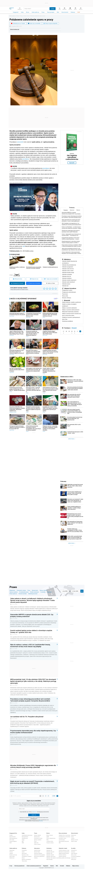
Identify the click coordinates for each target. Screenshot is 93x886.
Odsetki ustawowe (62, 856)
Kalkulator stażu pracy (50, 856)
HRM (23, 842)
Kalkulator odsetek (50, 854)
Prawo (43, 12)
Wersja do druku (18, 278)
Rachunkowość (12, 836)
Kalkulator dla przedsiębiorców (69, 264)
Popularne (66, 210)
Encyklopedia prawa (23, 592)
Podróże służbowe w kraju (64, 850)
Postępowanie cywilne (67, 290)
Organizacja (11, 850)
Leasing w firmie (49, 841)
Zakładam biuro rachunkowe (64, 835)
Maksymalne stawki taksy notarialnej (70, 311)
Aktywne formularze (70, 288)
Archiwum (73, 851)
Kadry (22, 12)
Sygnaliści (49, 592)
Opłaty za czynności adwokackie (69, 307)
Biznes (27, 12)
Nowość (72, 153)
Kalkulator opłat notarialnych (68, 282)
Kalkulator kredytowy (66, 278)
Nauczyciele (24, 853)
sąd (24, 246)
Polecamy (63, 481)
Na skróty (73, 848)
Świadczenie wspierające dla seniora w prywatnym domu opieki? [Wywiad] (71, 231)
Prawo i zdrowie (37, 844)
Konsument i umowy (21, 590)
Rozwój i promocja (13, 854)
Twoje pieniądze (50, 12)
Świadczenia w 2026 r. (67, 376)
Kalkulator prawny (66, 283)
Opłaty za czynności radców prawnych (70, 309)
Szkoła (23, 851)
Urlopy (23, 839)
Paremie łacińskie (23, 593)
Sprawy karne (35, 590)
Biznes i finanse (49, 835)
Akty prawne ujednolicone (39, 856)
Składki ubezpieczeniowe (64, 853)
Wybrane (78, 210)
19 (69, 331)
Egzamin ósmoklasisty (26, 859)
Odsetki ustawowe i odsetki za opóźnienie (71, 302)
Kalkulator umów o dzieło (67, 270)
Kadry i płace (12, 856)
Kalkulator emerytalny (67, 274)
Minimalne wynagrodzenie (64, 851)
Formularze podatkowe (75, 856)
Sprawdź (71, 162)
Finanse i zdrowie (50, 842)
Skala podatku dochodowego (64, 857)
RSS (57, 865)
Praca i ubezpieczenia (50, 838)
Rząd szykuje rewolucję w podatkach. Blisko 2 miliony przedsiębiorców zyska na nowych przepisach (72, 245)
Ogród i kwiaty (74, 841)
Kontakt (62, 865)
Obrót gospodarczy (13, 838)
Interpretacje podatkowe (67, 321)
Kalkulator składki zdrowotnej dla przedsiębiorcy (69, 262)
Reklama (68, 865)
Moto (58, 12)
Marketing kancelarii (32, 593)
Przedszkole (24, 850)
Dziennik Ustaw (37, 850)
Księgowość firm (13, 833)
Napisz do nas (35, 278)
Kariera (52, 865)
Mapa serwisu (75, 865)
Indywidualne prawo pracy (27, 835)
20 (71, 331)
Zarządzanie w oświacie (26, 856)
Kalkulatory (67, 259)
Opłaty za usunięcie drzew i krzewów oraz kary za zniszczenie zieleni (71, 314)
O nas (10, 865)
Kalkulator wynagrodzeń (67, 266)
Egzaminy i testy (25, 854)
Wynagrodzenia (25, 836)
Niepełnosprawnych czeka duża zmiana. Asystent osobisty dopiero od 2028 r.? (71, 242)
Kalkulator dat (65, 285)
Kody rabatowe (74, 853)
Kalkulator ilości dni (66, 276)
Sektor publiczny (35, 12)
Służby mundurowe (34, 592)
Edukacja (73, 12)
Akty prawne (37, 848)
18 (66, 331)
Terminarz (67, 328)
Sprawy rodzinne (43, 590)
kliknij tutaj (41, 820)
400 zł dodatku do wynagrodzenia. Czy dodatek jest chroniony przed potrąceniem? (71, 224)
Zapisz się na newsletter (52, 278)
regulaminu (34, 811)
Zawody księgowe (13, 841)
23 (80, 331)
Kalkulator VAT (49, 853)
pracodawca (25, 159)
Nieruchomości (64, 12)
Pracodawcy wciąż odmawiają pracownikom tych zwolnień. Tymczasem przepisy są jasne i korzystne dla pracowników (72, 217)
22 (77, 331)
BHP (23, 841)
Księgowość (15, 12)
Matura (23, 857)
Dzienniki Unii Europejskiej (39, 854)
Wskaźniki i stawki (63, 848)
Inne (28, 15)
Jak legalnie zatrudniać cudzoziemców (72, 157)
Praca (21, 15)
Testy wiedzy (24, 860)
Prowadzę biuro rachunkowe (64, 836)
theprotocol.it (73, 857)
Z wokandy (42, 592)
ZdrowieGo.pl (74, 850)
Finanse (72, 838)
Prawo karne (65, 294)
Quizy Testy (64, 319)
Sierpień (74, 328)
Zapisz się (34, 814)
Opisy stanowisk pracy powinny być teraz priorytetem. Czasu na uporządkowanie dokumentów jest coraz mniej (71, 220)
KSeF (78, 12)
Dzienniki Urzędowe (38, 853)
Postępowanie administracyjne (69, 292)
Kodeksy (36, 857)
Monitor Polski (37, 851)
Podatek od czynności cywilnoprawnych (71, 317)
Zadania (11, 853)
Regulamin (45, 865)
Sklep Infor (36, 842)
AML (60, 842)
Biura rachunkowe (63, 833)
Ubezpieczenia (25, 838)
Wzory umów (65, 295)
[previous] (40, 796)
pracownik (20, 142)
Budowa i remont (74, 839)
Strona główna (12, 15)
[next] (57, 796)
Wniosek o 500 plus (66, 297)
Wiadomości (12, 590)
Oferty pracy (73, 859)
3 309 (54, 795)
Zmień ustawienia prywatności (34, 865)
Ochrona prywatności (19, 865)
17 (63, 331)
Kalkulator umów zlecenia (68, 268)
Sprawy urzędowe (14, 592)
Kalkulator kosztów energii (68, 272)
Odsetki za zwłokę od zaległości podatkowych (69, 305)
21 (74, 331)
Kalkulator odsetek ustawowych (69, 280)
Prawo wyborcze (13, 593)
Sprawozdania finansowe (64, 841)
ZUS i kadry (11, 839)
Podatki (10, 835)
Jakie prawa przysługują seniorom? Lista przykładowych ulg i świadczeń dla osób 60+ (72, 249)
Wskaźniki (67, 300)
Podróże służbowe (62, 854)
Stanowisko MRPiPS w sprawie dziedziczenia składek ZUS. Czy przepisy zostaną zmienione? (71, 213)
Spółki (47, 836)
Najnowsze (72, 210)
